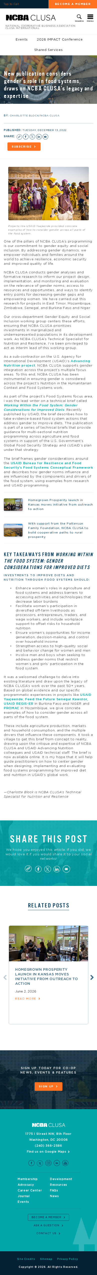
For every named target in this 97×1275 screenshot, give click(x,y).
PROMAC (11, 708)
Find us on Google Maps (46, 1151)
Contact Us (46, 1233)
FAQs (54, 1190)
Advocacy (26, 1184)
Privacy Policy (67, 1259)
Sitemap (46, 1259)
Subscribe (22, 146)
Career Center (30, 1190)
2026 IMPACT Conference (60, 39)
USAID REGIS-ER (18, 703)
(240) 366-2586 (48, 1145)
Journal (24, 1196)
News (54, 1196)
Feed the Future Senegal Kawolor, (56, 699)
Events (22, 39)
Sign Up (46, 1086)
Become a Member (73, 4)
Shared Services (48, 50)
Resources (58, 1184)
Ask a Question (46, 1225)
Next (92, 977)
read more (25, 998)
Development (61, 1179)
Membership (28, 1179)
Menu (90, 21)
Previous (4, 977)
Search (79, 21)
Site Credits (26, 1259)
